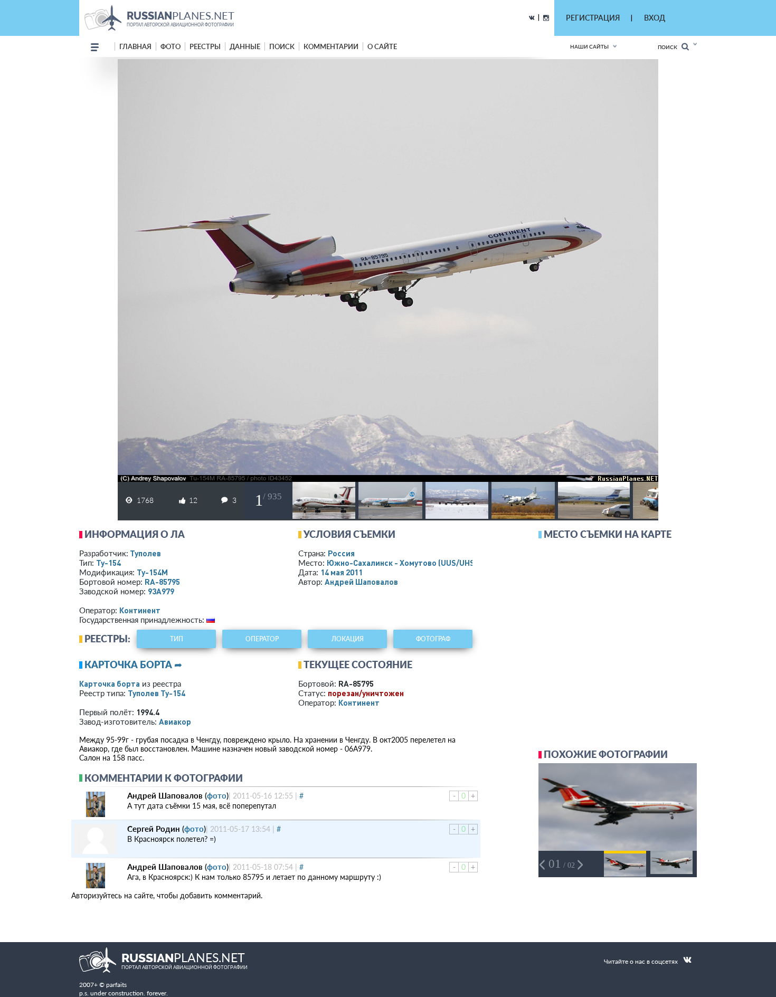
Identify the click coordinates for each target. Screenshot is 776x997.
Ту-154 (108, 562)
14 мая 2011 (341, 572)
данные (245, 46)
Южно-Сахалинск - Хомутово (404, 562)
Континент (139, 610)
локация (348, 639)
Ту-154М (152, 572)
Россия (341, 553)
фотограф (433, 639)
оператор (262, 639)
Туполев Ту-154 (156, 693)
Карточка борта (109, 683)
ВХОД (654, 17)
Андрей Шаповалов (361, 581)
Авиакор (175, 721)
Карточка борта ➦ (133, 664)
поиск (282, 46)
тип (176, 639)
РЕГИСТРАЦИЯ (593, 17)
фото (170, 46)
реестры (205, 46)
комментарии (331, 46)
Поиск (670, 47)
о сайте (382, 46)
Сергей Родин (153, 828)
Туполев (145, 553)
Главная (135, 46)
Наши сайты (589, 46)
